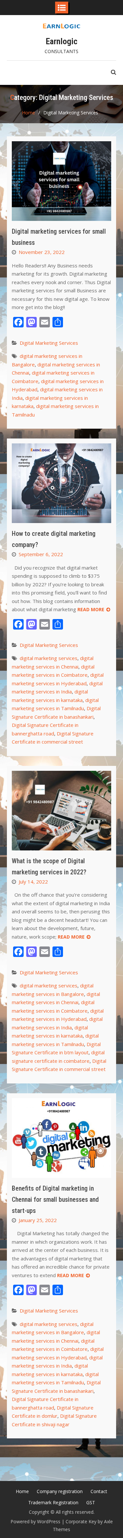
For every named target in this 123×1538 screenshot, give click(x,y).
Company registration (60, 1491)
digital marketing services (48, 658)
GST (90, 1502)
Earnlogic (61, 41)
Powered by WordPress (35, 1521)
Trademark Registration (53, 1502)
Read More (90, 609)
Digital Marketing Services (49, 343)
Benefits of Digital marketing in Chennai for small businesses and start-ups (55, 1199)
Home (22, 1491)
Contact (99, 1491)
